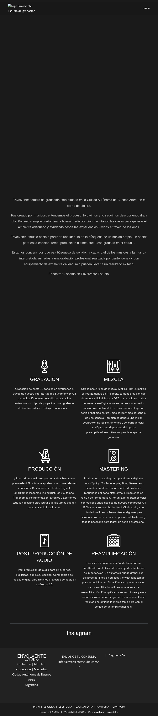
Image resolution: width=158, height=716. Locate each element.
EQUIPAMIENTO (84, 706)
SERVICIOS (49, 706)
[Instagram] (115, 665)
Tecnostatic (111, 712)
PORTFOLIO (103, 706)
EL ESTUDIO (65, 706)
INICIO (36, 706)
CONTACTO (119, 706)
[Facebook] (109, 665)
